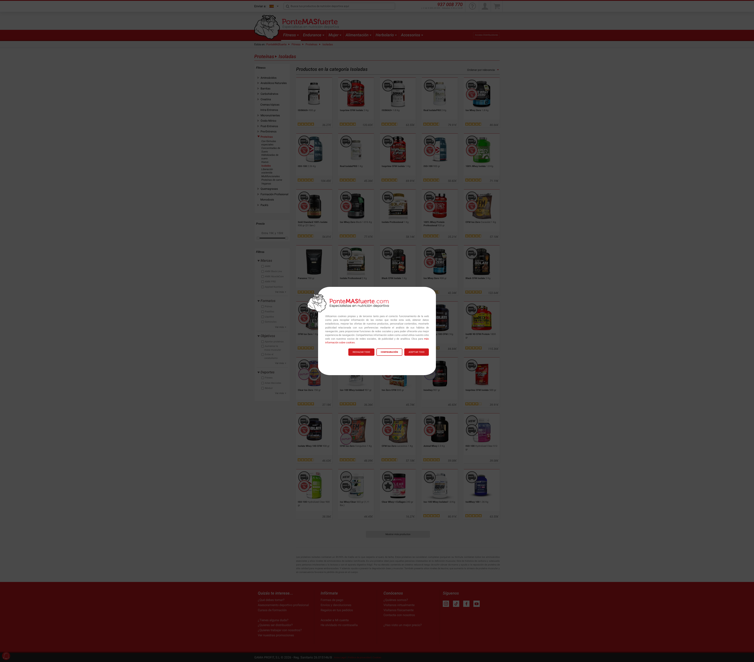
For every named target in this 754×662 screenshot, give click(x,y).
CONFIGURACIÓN (389, 352)
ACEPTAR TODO (417, 352)
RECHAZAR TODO (361, 352)
